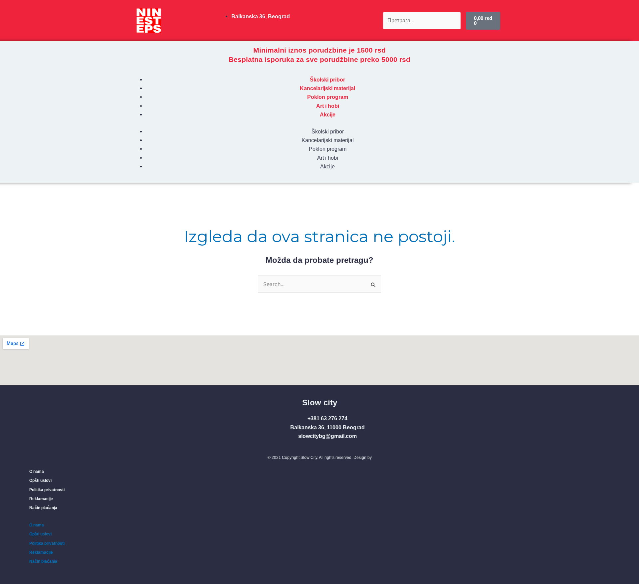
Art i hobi (327, 106)
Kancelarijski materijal (327, 88)
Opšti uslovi (40, 480)
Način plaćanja (43, 507)
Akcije (327, 114)
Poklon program (327, 97)
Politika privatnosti (47, 489)
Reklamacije (41, 498)
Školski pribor (327, 80)
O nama (36, 471)
